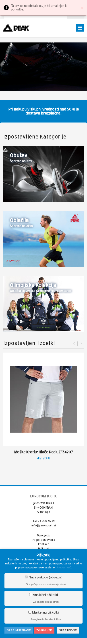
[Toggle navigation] (80, 28)
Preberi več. (64, 567)
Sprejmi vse (68, 630)
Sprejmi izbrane (19, 630)
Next (81, 343)
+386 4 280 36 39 (44, 521)
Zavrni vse (44, 630)
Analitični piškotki (45, 595)
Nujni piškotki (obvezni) (45, 577)
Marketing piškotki (45, 612)
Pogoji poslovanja (43, 540)
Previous (74, 343)
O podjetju (43, 535)
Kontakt (43, 544)
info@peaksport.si (43, 525)
